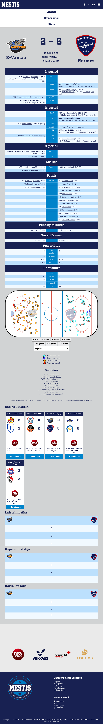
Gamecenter (51, 18)
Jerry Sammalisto (69, 113)
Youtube (59, 708)
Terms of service (48, 719)
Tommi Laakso (68, 86)
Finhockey (58, 686)
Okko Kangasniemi (30, 77)
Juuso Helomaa (32, 151)
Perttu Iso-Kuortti (23, 97)
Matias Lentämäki (26, 136)
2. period (52, 344)
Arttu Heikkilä (68, 130)
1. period (40, 344)
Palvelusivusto (59, 688)
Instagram (60, 705)
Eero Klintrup (87, 120)
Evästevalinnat (87, 719)
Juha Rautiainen (87, 86)
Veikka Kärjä (88, 115)
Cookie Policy (74, 719)
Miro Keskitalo (76, 449)
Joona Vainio (27, 124)
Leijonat (57, 682)
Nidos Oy (55, 722)
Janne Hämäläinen (74, 454)
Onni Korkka (16, 499)
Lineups (52, 12)
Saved (56, 340)
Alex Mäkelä (35, 451)
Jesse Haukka (88, 132)
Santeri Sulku (68, 84)
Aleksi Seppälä (37, 153)
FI (89, 4)
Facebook (60, 701)
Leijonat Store (59, 690)
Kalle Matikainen (68, 115)
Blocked (66, 340)
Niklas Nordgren (38, 79)
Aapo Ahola (67, 118)
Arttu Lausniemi (68, 92)
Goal (37, 340)
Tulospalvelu (59, 684)
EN (93, 4)
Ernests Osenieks (68, 132)
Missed (46, 340)
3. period (64, 344)
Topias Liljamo (88, 92)
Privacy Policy (62, 719)
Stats (51, 24)
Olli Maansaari (17, 79)
